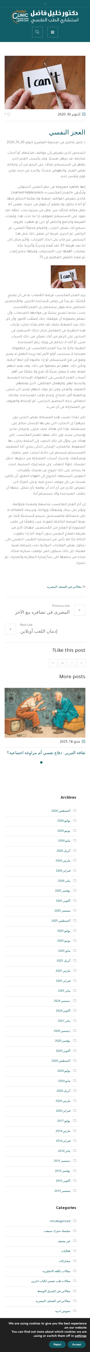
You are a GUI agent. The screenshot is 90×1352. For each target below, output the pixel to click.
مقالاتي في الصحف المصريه (64, 587)
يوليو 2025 (63, 937)
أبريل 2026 (63, 857)
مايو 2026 (64, 847)
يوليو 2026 (63, 827)
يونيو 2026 (63, 837)
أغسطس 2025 (60, 927)
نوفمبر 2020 (62, 1047)
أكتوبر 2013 (63, 1187)
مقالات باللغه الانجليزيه (56, 1277)
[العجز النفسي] (45, 82)
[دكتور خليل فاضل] (45, 16)
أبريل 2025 (63, 967)
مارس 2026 (63, 867)
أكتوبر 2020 (63, 1057)
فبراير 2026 (63, 877)
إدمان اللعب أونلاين (38, 631)
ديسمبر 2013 (62, 1167)
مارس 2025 (63, 977)
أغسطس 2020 (60, 1067)
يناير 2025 (64, 997)
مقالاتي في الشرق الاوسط (53, 1297)
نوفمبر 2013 (62, 1177)
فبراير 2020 (63, 1117)
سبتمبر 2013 (62, 1197)
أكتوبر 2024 (63, 1017)
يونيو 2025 (63, 947)
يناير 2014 (64, 1157)
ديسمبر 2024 (62, 1007)
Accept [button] (76, 1344)
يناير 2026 (64, 887)
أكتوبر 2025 (63, 907)
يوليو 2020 (63, 1077)
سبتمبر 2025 (62, 917)
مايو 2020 (64, 1087)
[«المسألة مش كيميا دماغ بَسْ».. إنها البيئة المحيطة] (45, 713)
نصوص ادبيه (62, 1317)
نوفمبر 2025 (62, 897)
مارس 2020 (63, 1107)
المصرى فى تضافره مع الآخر (42, 612)
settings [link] (81, 1336)
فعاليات (65, 1257)
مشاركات (64, 1267)
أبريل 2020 (63, 1097)
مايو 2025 (64, 957)
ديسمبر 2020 (62, 1037)
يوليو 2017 (63, 1127)
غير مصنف (63, 1247)
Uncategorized (60, 1227)
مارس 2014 (63, 1137)
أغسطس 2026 (60, 817)
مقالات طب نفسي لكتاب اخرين (50, 1287)
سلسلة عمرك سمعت (57, 1237)
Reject (57, 1344)
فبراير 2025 (63, 987)
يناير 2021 (64, 1027)
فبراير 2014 (63, 1147)
